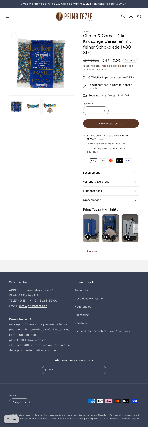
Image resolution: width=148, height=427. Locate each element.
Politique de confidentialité (33, 418)
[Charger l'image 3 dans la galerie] (49, 106)
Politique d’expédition (89, 418)
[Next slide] (136, 228)
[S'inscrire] (102, 370)
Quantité (88, 103)
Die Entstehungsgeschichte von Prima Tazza (102, 331)
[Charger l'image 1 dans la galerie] (16, 106)
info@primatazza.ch (33, 306)
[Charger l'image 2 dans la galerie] (33, 106)
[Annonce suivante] (141, 4)
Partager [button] (92, 251)
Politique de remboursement (124, 415)
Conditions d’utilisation (63, 418)
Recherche (81, 290)
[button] (8, 16)
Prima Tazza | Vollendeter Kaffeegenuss (38, 415)
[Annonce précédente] (7, 4)
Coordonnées (111, 418)
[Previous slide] (86, 228)
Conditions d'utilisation (89, 298)
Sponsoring (82, 314)
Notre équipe (83, 306)
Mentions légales (130, 418)
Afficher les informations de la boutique (106, 150)
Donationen (82, 323)
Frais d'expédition (111, 65)
